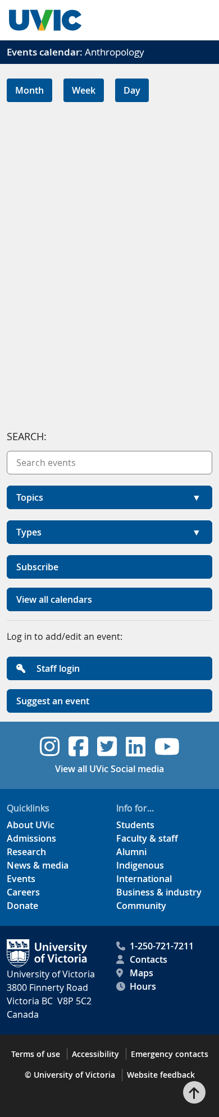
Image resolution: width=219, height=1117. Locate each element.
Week (83, 90)
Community (141, 905)
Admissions (31, 838)
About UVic (30, 825)
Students (135, 825)
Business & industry (159, 892)
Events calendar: (45, 51)
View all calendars (54, 599)
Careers (23, 892)
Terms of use (35, 1054)
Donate (22, 905)
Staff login (57, 668)
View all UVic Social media (109, 769)
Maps (141, 973)
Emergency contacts (169, 1054)
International (144, 879)
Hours (143, 986)
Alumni (131, 852)
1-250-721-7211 (162, 946)
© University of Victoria (70, 1074)
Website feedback (161, 1074)
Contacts (148, 959)
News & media (38, 865)
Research (26, 852)
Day (132, 90)
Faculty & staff (147, 838)
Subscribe (37, 567)
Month (29, 90)
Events (21, 879)
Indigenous (140, 865)
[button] (109, 497)
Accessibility (95, 1054)
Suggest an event (52, 701)
